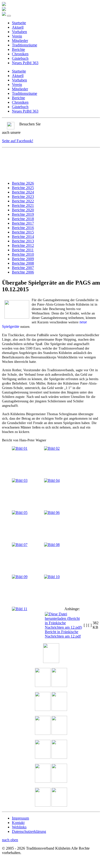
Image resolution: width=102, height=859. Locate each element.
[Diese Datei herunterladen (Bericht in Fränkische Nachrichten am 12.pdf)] (64, 627)
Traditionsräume (24, 45)
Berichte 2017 (23, 223)
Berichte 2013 (23, 241)
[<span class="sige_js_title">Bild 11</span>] (19, 609)
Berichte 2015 (23, 232)
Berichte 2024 (23, 192)
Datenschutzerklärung (29, 831)
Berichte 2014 (23, 236)
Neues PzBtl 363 (25, 63)
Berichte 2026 (23, 183)
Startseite (19, 23)
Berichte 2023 (23, 197)
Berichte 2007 (23, 268)
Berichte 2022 (23, 201)
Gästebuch (20, 58)
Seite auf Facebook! (17, 141)
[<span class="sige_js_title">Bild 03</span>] (19, 480)
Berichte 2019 (23, 214)
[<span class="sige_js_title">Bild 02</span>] (52, 448)
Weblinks (19, 827)
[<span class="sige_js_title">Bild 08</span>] (52, 545)
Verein (17, 36)
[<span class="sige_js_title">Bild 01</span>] (19, 448)
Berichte (18, 49)
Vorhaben (19, 32)
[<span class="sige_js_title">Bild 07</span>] (19, 545)
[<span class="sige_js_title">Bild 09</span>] (19, 577)
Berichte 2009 (23, 259)
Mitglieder (20, 41)
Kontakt (18, 822)
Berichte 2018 (23, 219)
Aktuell (18, 27)
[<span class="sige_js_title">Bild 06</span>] (52, 512)
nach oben (10, 840)
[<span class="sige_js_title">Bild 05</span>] (19, 512)
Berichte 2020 (23, 210)
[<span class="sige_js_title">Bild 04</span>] (52, 480)
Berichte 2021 (23, 205)
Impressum (20, 818)
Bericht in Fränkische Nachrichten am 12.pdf (63, 634)
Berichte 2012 (23, 245)
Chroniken (20, 54)
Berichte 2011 (23, 250)
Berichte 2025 (23, 188)
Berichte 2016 (23, 228)
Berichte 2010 (23, 254)
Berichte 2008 (23, 263)
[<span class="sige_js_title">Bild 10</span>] (52, 577)
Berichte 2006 (23, 272)
